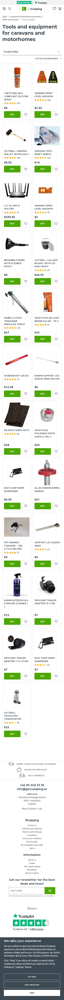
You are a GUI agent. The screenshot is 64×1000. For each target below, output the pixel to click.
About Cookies (32, 873)
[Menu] (4, 8)
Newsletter (32, 870)
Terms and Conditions (32, 838)
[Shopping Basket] (59, 8)
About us (32, 860)
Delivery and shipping (32, 828)
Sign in (32, 848)
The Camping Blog (32, 866)
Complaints (32, 835)
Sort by (39, 58)
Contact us (32, 825)
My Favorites (32, 842)
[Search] (9, 8)
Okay (32, 993)
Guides (32, 863)
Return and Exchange (32, 832)
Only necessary (32, 985)
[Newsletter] (50, 890)
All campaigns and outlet (32, 845)
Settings (32, 977)
